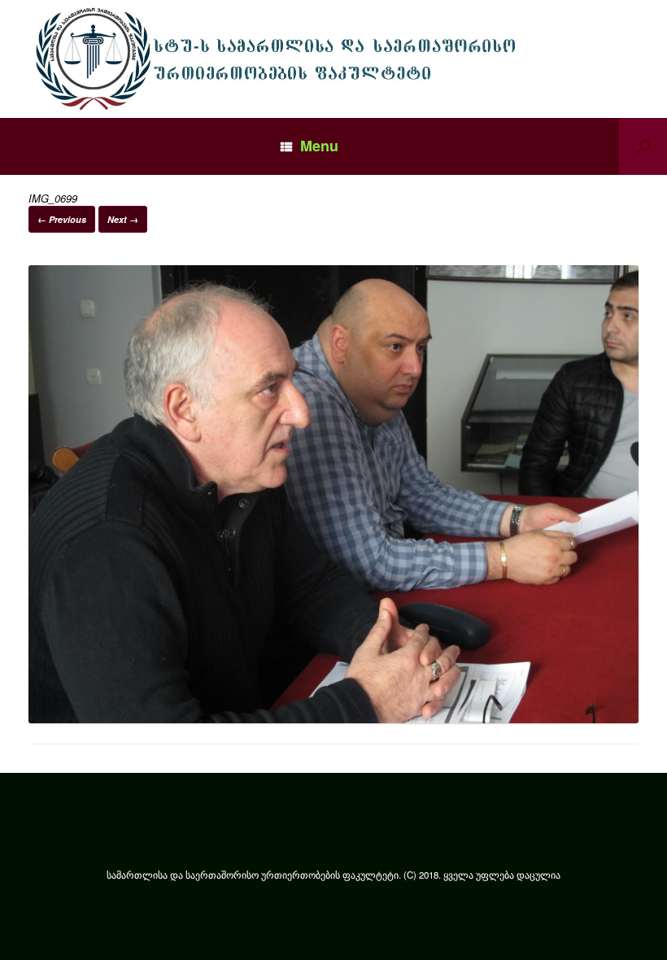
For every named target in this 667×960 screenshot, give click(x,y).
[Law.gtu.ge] (280, 59)
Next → (122, 219)
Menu (319, 145)
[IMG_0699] (333, 719)
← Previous (61, 219)
